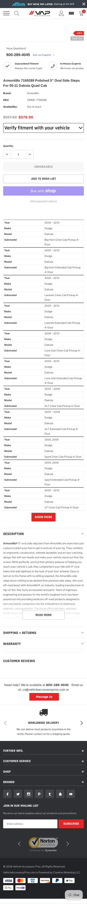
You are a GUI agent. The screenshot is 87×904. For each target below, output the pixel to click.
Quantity (8, 145)
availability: (10, 106)
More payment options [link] (43, 201)
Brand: (7, 93)
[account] (61, 13)
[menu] (6, 13)
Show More (43, 517)
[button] (71, 13)
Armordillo (33, 93)
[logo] (39, 13)
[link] (7, 794)
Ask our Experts (42, 54)
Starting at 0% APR (51, 4)
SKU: (6, 100)
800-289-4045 (18, 55)
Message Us (44, 697)
